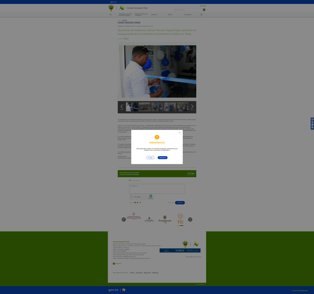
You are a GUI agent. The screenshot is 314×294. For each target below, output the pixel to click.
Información (162, 157)
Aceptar (150, 157)
